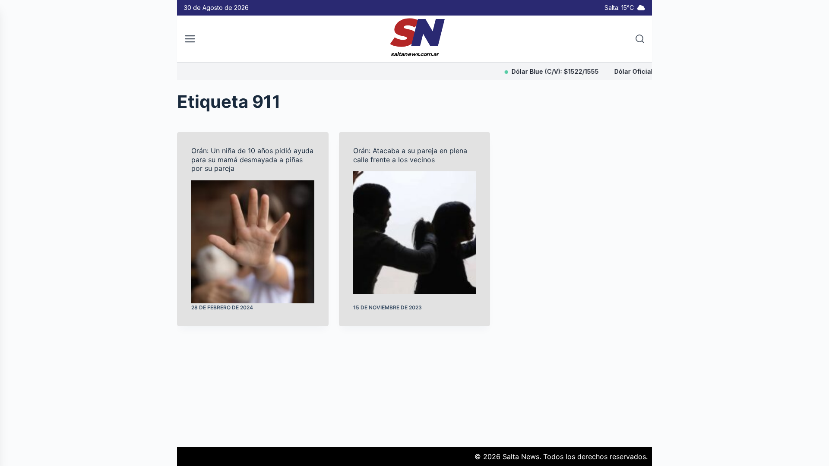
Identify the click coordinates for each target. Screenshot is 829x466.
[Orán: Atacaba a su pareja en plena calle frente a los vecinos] (414, 232)
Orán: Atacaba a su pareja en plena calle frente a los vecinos (410, 155)
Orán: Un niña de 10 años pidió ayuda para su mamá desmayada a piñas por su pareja (252, 159)
